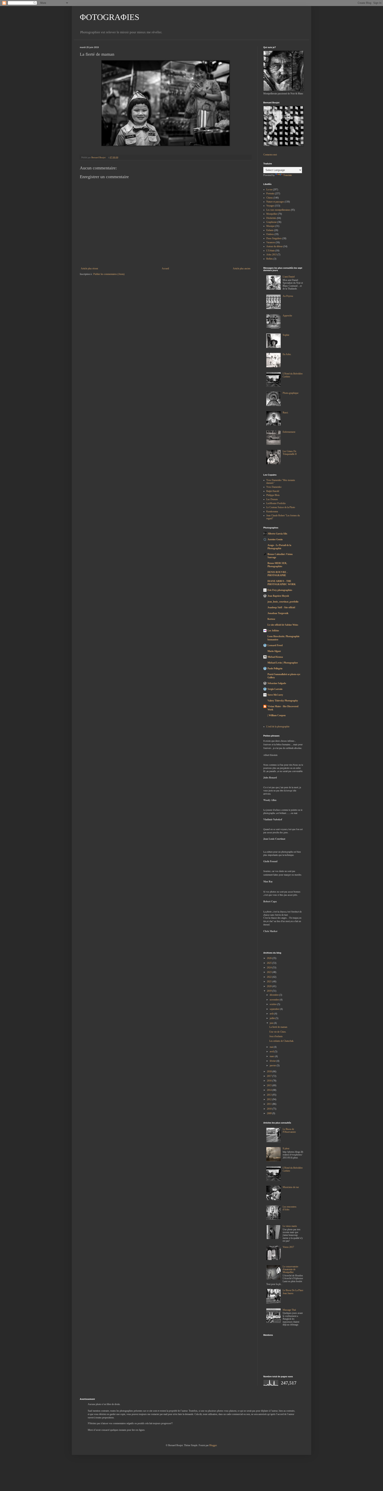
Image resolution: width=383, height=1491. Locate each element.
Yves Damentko (273, 487)
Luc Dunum (272, 499)
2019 (269, 990)
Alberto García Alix (277, 533)
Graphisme (271, 222)
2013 (269, 1094)
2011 (269, 1104)
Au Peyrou (288, 296)
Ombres (270, 234)
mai (272, 1047)
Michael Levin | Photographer (283, 662)
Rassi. (285, 412)
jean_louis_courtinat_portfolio (283, 601)
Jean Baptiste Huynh (278, 595)
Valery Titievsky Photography (283, 700)
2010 (269, 1108)
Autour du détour (274, 246)
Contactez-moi (270, 154)
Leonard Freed (275, 645)
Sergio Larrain (275, 689)
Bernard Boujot (98, 157)
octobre (273, 1004)
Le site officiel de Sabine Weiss (283, 624)
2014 (269, 1090)
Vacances (270, 242)
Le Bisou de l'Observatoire (289, 1130)
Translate (287, 175)
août (272, 1013)
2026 (269, 958)
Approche (287, 315)
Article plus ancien (241, 268)
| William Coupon (277, 715)
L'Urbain (270, 250)
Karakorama (272, 511)
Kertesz (271, 619)
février (273, 1060)
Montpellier (271, 213)
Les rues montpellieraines (278, 209)
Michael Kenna (275, 657)
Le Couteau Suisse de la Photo (280, 507)
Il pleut (286, 1148)
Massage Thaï (289, 1309)
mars (272, 1056)
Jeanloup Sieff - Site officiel (281, 607)
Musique (270, 226)
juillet (272, 1018)
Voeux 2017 (288, 1247)
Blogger (213, 1445)
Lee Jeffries (273, 630)
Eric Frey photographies (280, 590)
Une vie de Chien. (277, 1031)
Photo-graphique (290, 393)
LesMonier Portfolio (276, 503)
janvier (273, 1065)
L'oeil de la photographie (277, 726)
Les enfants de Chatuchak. (281, 1041)
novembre (275, 999)
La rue (269, 189)
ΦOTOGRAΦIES (109, 17)
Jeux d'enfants (276, 1036)
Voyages (270, 205)
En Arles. (287, 354)
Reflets (269, 258)
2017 (269, 1076)
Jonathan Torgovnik (278, 613)
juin (272, 1023)
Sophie (286, 335)
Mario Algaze (274, 651)
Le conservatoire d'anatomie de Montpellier (290, 1269)
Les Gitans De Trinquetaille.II (290, 452)
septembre (275, 1009)
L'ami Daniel (289, 276)
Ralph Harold (272, 491)
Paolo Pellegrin (275, 668)
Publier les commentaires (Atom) (108, 274)
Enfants (269, 230)
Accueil (165, 268)
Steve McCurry (275, 694)
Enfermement (289, 432)
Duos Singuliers (274, 238)
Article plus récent (89, 268)
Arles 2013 (271, 254)
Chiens (269, 197)
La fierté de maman (278, 1027)
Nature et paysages (275, 201)
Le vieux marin (290, 1226)
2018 (269, 1071)
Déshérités (271, 218)
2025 (269, 963)
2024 (269, 967)
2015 (269, 1085)
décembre (274, 994)
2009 (269, 1113)
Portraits (270, 193)
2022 (269, 977)
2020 (269, 986)
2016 (269, 1080)
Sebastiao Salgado (277, 683)
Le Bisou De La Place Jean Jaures (293, 1292)
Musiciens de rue (291, 1187)
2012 (269, 1099)
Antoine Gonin (275, 539)
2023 (269, 972)
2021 (269, 981)
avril (272, 1051)
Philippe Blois (273, 495)
